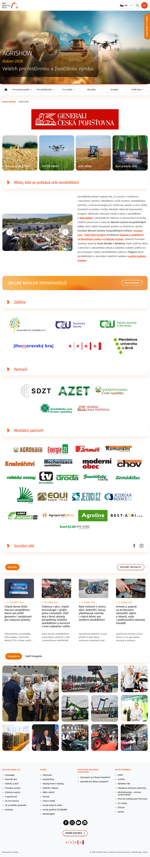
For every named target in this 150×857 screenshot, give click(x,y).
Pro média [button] (67, 89)
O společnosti (11, 797)
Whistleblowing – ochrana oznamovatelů (129, 793)
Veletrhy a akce (12, 784)
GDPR (120, 775)
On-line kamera (12, 801)
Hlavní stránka (9, 101)
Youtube (78, 822)
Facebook (66, 822)
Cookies (121, 779)
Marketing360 (49, 814)
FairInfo (46, 797)
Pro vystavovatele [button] (20, 89)
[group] (12, 567)
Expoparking (48, 779)
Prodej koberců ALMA (52, 805)
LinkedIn (84, 822)
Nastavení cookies (10, 852)
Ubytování (47, 775)
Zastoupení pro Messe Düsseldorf (95, 777)
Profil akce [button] (136, 89)
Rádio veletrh (49, 792)
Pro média (122, 803)
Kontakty (9, 810)
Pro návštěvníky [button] (44, 89)
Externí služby (49, 801)
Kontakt (114, 89)
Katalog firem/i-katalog (53, 784)
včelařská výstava (113, 239)
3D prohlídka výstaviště (15, 805)
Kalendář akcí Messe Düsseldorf (94, 782)
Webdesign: (137, 852)
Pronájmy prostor (13, 788)
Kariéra (121, 812)
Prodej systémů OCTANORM (55, 810)
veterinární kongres (95, 234)
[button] (125, 5)
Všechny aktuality (131, 567)
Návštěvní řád (124, 784)
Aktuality (91, 89)
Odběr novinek (73, 833)
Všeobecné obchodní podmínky (132, 788)
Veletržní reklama (50, 788)
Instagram (72, 822)
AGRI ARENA (86, 218)
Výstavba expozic (12, 792)
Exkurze (121, 807)
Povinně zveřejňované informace (132, 799)
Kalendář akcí (11, 779)
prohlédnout (132, 283)
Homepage (10, 775)
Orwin (145, 852)
